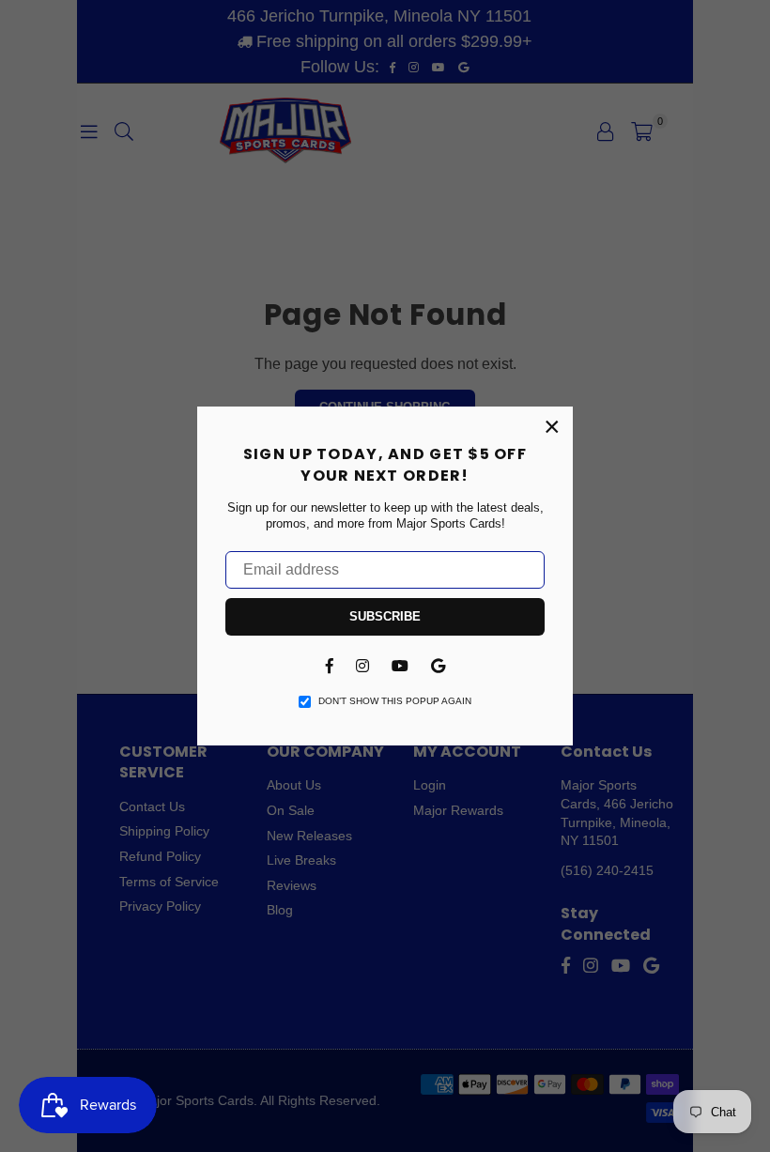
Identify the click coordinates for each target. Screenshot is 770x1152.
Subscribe (385, 616)
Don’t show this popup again (394, 701)
